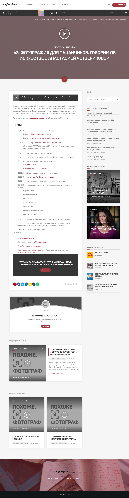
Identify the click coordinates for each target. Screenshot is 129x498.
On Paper (69, 494)
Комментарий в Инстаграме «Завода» (41, 177)
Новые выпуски (44, 5)
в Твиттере (25, 246)
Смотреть (68, 5)
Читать (57, 5)
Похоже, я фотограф (70, 19)
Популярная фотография (47, 19)
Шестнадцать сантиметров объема (106, 275)
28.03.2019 (98, 279)
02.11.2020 (98, 289)
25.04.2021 (70, 358)
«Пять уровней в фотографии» (34, 168)
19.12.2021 (71, 443)
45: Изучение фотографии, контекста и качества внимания (106, 286)
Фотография (95, 186)
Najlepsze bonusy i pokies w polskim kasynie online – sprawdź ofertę (101, 130)
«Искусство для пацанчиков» (40, 134)
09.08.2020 (99, 255)
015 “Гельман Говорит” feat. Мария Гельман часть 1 (106, 264)
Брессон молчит (96, 174)
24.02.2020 (108, 197)
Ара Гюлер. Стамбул (95, 157)
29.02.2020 (105, 233)
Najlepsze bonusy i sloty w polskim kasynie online (100, 121)
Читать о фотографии (97, 109)
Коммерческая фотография (100, 222)
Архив (45, 326)
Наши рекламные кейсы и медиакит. (32, 250)
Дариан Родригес (29, 164)
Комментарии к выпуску (27, 238)
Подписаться (119, 5)
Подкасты (59, 19)
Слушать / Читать (57, 374)
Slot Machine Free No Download (99, 113)
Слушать (31, 5)
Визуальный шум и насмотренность (21, 12)
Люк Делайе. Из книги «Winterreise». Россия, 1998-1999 (102, 149)
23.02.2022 (34, 443)
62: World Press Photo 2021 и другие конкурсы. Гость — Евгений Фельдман (64, 352)
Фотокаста (94, 210)
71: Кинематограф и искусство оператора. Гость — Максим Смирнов (64, 439)
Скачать (45, 270)
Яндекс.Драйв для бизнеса (51, 143)
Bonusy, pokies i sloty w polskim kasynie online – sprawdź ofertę (103, 139)
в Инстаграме (36, 246)
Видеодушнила (101, 252)
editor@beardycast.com (26, 252)
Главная (35, 19)
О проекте (76, 479)
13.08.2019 (98, 268)
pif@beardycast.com (41, 242)
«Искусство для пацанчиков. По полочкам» (44, 138)
